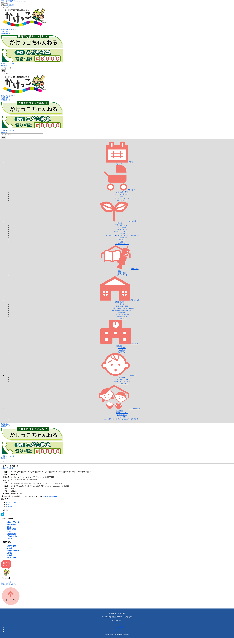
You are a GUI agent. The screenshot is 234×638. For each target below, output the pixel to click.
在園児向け (122, 319)
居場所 (9, 553)
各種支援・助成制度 (121, 194)
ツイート (4, 512)
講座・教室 (122, 273)
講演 (9, 527)
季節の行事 (11, 534)
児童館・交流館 (122, 229)
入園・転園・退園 (122, 306)
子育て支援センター (121, 225)
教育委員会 (122, 352)
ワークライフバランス (122, 198)
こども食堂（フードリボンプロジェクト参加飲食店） (121, 235)
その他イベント (11, 502)
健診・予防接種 (122, 275)
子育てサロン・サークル (122, 231)
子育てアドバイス (122, 384)
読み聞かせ (11, 524)
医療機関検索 (5, 33)
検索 (3, 71)
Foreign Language (20, 1)
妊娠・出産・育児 (122, 192)
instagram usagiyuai (51, 496)
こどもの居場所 (122, 237)
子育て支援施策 (122, 200)
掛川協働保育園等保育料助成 (121, 310)
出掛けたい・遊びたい (122, 244)
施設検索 (4, 66)
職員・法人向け (122, 316)
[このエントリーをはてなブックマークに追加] (2, 515)
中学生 (9, 555)
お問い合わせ (117, 623)
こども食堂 (122, 233)
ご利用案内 (9, 1)
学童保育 (122, 350)
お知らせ (9, 506)
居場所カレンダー (122, 413)
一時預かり (122, 312)
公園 (121, 242)
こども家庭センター (121, 379)
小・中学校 (122, 348)
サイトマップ (119, 631)
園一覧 (122, 304)
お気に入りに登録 (7, 468)
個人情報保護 (119, 627)
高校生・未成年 (13, 551)
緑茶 (12, 5)
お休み (9, 538)
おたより (122, 240)
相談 (7, 504)
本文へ (3, 1)
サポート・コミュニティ (122, 381)
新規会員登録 (5, 29)
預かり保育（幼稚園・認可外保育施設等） (122, 308)
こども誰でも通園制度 (122, 314)
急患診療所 (5, 31)
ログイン (13, 29)
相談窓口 (122, 377)
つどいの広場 (121, 227)
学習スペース (12, 558)
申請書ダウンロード (7, 63)
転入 (121, 196)
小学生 (9, 548)
